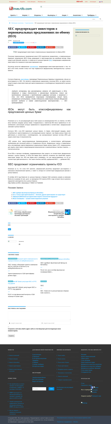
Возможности (13, 1)
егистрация (93, 1)
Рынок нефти (61, 355)
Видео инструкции (37, 381)
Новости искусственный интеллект (15, 370)
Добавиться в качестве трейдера (91, 366)
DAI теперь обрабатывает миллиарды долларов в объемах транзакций (22, 213)
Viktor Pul (15, 40)
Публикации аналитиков (17, 23)
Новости (10, 281)
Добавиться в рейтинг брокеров (90, 368)
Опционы (37, 15)
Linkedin (41, 47)
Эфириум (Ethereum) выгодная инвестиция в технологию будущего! (35, 196)
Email (60, 47)
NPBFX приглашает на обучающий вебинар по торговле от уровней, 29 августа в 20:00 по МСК (16, 395)
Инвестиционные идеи (88, 362)
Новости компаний (14, 355)
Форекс (25, 15)
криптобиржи (25, 79)
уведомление (34, 66)
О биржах (35, 362)
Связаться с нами (86, 385)
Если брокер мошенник (39, 358)
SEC (50, 60)
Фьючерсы (51, 15)
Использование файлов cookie (82, 417)
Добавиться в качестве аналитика (91, 364)
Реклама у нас (42, 1)
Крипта (13, 15)
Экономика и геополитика (65, 373)
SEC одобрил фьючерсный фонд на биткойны (28, 193)
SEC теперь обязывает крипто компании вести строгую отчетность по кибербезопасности (22, 266)
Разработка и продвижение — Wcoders (67, 421)
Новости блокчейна (14, 362)
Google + (50, 47)
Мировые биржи (45, 258)
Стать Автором (31, 1)
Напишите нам (96, 396)
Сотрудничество (86, 372)
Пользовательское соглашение (65, 417)
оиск (51, 388)
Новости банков (13, 359)
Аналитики (77, 15)
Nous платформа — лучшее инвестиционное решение (30, 198)
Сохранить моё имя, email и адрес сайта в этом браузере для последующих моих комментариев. (34, 330)
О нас (83, 383)
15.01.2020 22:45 (28, 42)
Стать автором (85, 360)
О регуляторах (36, 354)
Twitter (23, 47)
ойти (86, 1)
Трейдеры (91, 15)
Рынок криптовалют (63, 366)
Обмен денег (85, 358)
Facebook (13, 47)
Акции (64, 15)
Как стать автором (37, 379)
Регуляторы (43, 281)
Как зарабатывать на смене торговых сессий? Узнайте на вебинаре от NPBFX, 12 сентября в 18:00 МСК (17, 386)
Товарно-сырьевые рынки (65, 380)
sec (9, 229)
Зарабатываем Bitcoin (39, 377)
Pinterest (32, 47)
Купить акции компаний (88, 356)
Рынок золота (61, 359)
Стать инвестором (86, 370)
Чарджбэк (22, 1)
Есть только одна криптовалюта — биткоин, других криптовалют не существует (39, 195)
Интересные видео (38, 366)
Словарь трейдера (38, 364)
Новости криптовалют (15, 366)
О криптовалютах (29, 23)
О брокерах (35, 356)
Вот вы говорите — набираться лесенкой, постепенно (15, 412)
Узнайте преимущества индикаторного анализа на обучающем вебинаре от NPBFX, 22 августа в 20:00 (17, 404)
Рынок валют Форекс (63, 362)
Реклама (83, 354)
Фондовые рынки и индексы (65, 369)
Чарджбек (35, 360)
